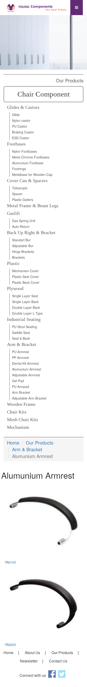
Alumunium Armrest (26, 369)
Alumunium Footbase (27, 163)
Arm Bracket (21, 392)
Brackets (18, 257)
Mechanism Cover (25, 270)
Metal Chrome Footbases (30, 157)
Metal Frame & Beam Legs (32, 205)
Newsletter (29, 661)
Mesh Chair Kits (22, 419)
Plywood (15, 288)
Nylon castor (21, 120)
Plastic (13, 263)
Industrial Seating (24, 319)
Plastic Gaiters (22, 199)
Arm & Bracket (21, 344)
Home (13, 442)
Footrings (19, 168)
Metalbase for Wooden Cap (32, 174)
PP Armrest (20, 357)
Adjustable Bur (22, 245)
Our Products (39, 442)
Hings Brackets (23, 251)
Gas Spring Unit (23, 220)
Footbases (16, 143)
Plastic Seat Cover (25, 276)
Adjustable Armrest (26, 375)
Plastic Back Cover (25, 282)
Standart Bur (21, 240)
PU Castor (19, 126)
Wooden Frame (21, 404)
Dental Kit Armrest (25, 363)
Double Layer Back (26, 307)
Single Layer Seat (25, 296)
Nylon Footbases (24, 151)
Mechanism (18, 427)
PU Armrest (20, 351)
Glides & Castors (23, 107)
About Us (32, 652)
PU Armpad (20, 386)
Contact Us (58, 661)
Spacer (17, 193)
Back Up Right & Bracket (31, 232)
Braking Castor (23, 132)
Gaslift (13, 213)
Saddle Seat (21, 332)
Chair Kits (16, 411)
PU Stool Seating (24, 326)
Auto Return (21, 226)
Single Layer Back (25, 301)
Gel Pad (18, 380)
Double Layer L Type (27, 313)
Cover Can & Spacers (27, 180)
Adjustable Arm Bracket (29, 398)
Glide (16, 114)
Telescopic (20, 188)
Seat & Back (21, 338)
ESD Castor (20, 137)
